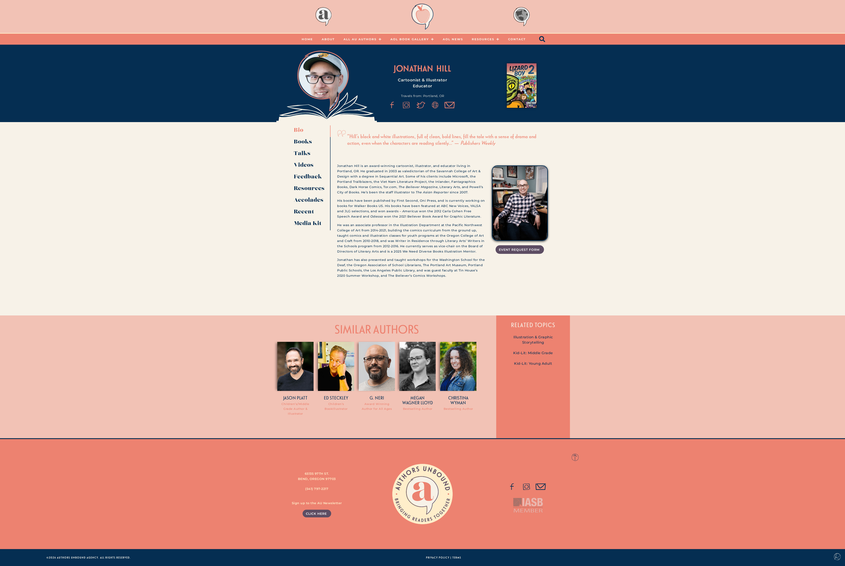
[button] (542, 39)
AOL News (453, 39)
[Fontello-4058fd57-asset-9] (406, 105)
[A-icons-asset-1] (435, 105)
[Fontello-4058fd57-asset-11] (512, 486)
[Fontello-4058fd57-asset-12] (421, 105)
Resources (483, 39)
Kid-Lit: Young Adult (533, 363)
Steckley (339, 397)
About (328, 39)
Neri (379, 397)
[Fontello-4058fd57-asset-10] (540, 486)
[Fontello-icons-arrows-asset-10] (449, 105)
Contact (517, 39)
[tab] (310, 131)
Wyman (458, 402)
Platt (302, 397)
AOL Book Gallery (409, 39)
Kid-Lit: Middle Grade (533, 353)
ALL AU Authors (360, 39)
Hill (443, 68)
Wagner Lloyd (417, 402)
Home (307, 39)
